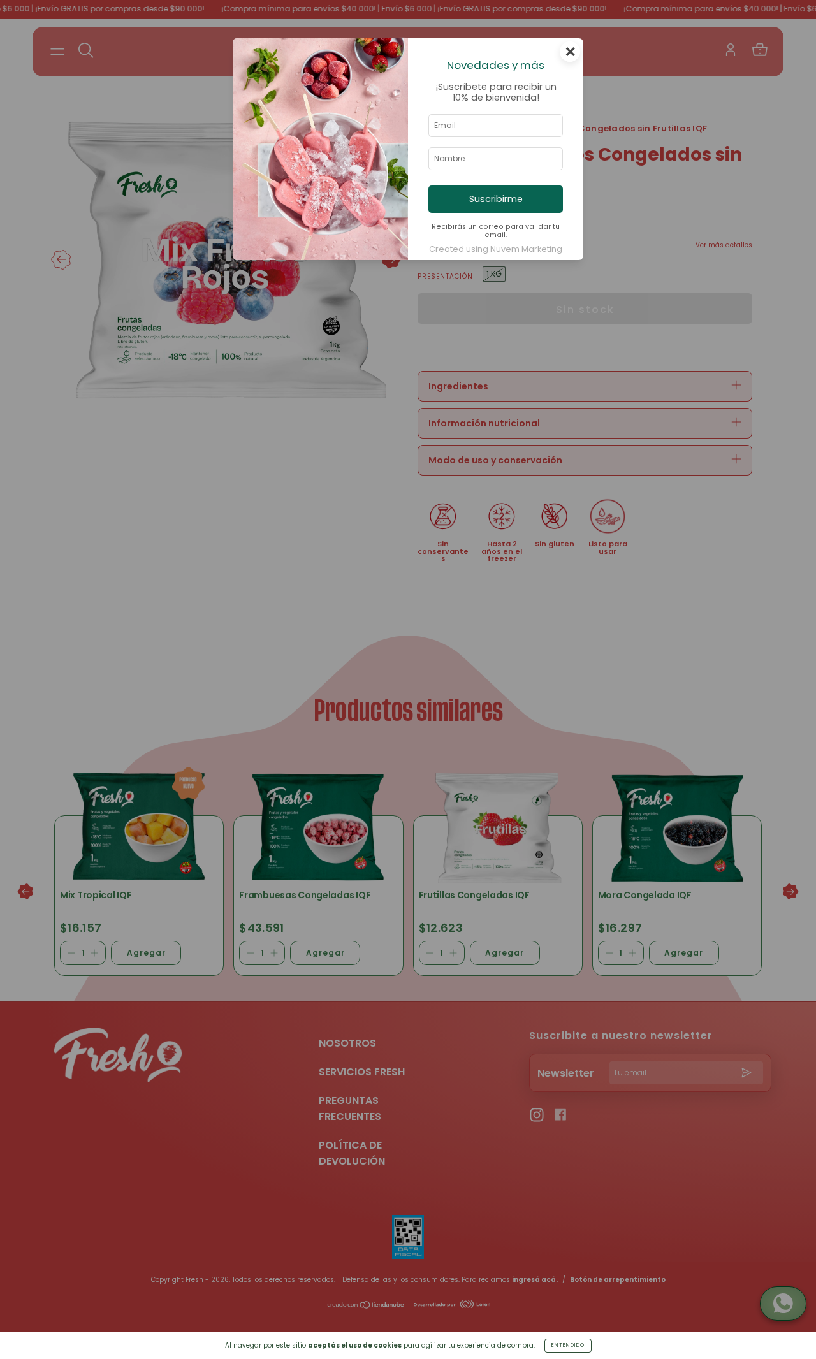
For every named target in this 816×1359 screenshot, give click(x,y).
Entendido (568, 1345)
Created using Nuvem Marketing (495, 248)
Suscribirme (496, 199)
